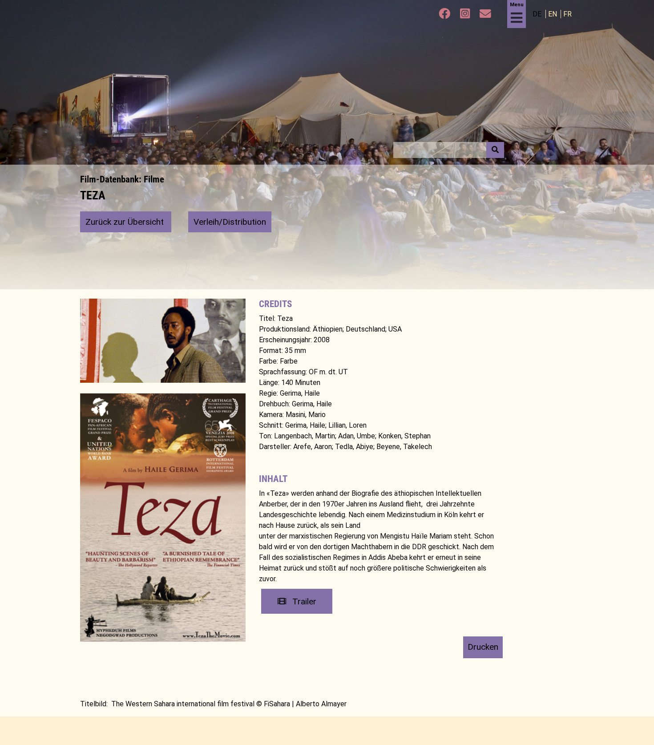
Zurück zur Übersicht (125, 222)
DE (538, 14)
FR (567, 14)
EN (553, 14)
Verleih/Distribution (230, 222)
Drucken (483, 647)
